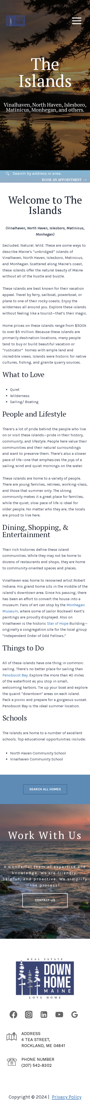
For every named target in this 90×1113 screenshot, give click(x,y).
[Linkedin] (44, 1014)
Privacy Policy (66, 1097)
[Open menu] (76, 21)
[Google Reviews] (74, 1014)
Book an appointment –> (64, 180)
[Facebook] (13, 1014)
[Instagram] (28, 1014)
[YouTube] (59, 1014)
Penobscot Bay (15, 675)
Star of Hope (57, 623)
